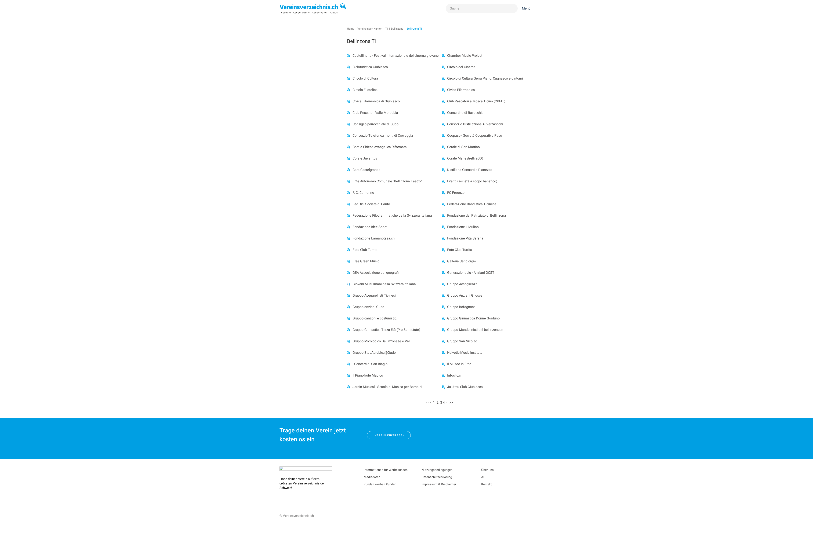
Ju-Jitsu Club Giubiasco (465, 386)
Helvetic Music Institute (465, 352)
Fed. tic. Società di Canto (371, 204)
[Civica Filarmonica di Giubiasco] (348, 101)
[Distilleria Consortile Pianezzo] (443, 169)
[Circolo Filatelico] (348, 89)
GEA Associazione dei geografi (376, 272)
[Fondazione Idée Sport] (348, 227)
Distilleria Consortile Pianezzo (469, 169)
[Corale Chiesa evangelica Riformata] (348, 147)
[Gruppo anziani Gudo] (348, 306)
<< (427, 402)
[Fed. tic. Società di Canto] (348, 204)
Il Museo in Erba (459, 364)
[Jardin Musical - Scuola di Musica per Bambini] (348, 386)
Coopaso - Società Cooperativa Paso (474, 135)
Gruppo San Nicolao (462, 341)
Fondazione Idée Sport (370, 227)
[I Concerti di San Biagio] (348, 364)
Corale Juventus (365, 158)
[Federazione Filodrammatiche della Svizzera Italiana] (348, 215)
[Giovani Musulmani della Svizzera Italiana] (348, 284)
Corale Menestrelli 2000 (465, 158)
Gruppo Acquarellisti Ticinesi (374, 295)
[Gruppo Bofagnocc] (443, 306)
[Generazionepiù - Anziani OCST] (443, 272)
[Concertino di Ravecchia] (443, 112)
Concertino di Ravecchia (465, 112)
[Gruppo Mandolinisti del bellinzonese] (443, 329)
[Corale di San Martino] (443, 147)
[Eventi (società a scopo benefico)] (443, 181)
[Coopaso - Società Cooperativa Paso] (443, 135)
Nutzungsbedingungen (437, 470)
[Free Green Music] (348, 261)
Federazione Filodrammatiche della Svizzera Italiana (392, 215)
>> (451, 402)
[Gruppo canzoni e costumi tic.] (348, 318)
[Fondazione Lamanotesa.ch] (348, 238)
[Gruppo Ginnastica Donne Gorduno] (443, 318)
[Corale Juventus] (348, 158)
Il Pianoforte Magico (368, 375)
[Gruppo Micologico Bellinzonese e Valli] (348, 341)
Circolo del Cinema (461, 67)
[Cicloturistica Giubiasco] (348, 67)
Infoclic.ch (455, 375)
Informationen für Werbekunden (386, 470)
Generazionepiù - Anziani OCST (470, 272)
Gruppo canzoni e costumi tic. (375, 318)
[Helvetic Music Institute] (443, 352)
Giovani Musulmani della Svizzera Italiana (384, 284)
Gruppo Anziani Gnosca (465, 295)
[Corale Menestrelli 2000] (443, 158)
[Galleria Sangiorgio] (443, 261)
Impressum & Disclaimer (439, 484)
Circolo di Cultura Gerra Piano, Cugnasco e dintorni (485, 78)
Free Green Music (366, 261)
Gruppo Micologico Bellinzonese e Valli (382, 341)
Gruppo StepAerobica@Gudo (374, 352)
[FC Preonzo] (443, 192)
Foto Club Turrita (365, 249)
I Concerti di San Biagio (370, 364)
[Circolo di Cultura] (348, 78)
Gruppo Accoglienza (462, 284)
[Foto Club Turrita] (348, 249)
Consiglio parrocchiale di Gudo (375, 124)
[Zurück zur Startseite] (313, 8)
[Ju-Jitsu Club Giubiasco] (443, 386)
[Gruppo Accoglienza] (443, 284)
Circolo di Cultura (365, 78)
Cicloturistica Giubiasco (370, 67)
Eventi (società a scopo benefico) (472, 181)
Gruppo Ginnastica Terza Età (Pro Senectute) (386, 329)
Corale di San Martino (463, 147)
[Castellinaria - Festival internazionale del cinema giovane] (348, 55)
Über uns (487, 470)
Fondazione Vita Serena (465, 238)
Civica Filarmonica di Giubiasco (376, 101)
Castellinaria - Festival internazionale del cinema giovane (396, 55)
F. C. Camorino (363, 192)
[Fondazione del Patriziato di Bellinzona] (443, 215)
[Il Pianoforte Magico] (348, 375)
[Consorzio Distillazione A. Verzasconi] (443, 124)
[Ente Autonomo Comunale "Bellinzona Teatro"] (348, 181)
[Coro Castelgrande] (348, 169)
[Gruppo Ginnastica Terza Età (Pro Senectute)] (348, 329)
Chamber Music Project (464, 55)
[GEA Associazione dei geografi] (348, 272)
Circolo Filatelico (365, 89)
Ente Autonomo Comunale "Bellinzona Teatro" (387, 181)
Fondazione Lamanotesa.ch (374, 238)
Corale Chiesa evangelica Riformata (380, 147)
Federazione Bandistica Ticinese (471, 204)
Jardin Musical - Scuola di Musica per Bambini (387, 386)
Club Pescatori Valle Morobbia (375, 112)
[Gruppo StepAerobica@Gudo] (348, 352)
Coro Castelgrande (366, 169)
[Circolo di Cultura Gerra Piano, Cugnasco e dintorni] (443, 78)
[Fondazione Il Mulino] (443, 227)
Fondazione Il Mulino (463, 227)
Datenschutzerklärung (437, 477)
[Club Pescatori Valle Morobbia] (348, 112)
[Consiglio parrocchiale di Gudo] (348, 124)
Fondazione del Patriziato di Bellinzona (476, 215)
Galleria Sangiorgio (461, 261)
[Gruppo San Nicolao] (443, 341)
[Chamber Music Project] (443, 55)
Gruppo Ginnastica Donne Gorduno (473, 318)
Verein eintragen (390, 435)
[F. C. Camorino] (348, 192)
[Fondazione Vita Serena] (443, 238)
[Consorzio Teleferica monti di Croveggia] (348, 135)
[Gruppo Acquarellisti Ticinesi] (348, 295)
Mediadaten (372, 477)
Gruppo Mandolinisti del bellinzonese (475, 329)
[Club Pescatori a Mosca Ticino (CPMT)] (443, 101)
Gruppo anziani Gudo (368, 306)
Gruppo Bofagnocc (461, 306)
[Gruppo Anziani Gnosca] (443, 295)
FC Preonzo (456, 192)
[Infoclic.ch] (443, 375)
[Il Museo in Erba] (443, 364)
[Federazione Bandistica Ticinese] (443, 204)
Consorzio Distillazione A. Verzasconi (475, 124)
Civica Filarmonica (461, 89)
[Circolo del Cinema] (443, 67)
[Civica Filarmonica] (443, 89)
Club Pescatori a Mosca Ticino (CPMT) (476, 101)
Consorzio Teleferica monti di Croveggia (383, 135)
